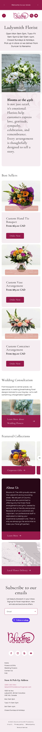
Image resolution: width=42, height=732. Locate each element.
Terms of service (22, 727)
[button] (4, 16)
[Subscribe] (34, 611)
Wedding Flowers (10, 668)
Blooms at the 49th (20, 722)
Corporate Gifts (14, 470)
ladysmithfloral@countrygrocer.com (17, 687)
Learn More (12, 535)
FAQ (5, 673)
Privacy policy (19, 724)
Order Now (15, 235)
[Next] (39, 458)
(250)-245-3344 (10, 685)
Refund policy (30, 724)
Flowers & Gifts (10, 665)
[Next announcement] (37, 5)
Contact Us (8, 671)
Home (6, 663)
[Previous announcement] (4, 5)
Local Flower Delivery (17, 570)
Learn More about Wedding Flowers (15, 421)
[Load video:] (21, 407)
